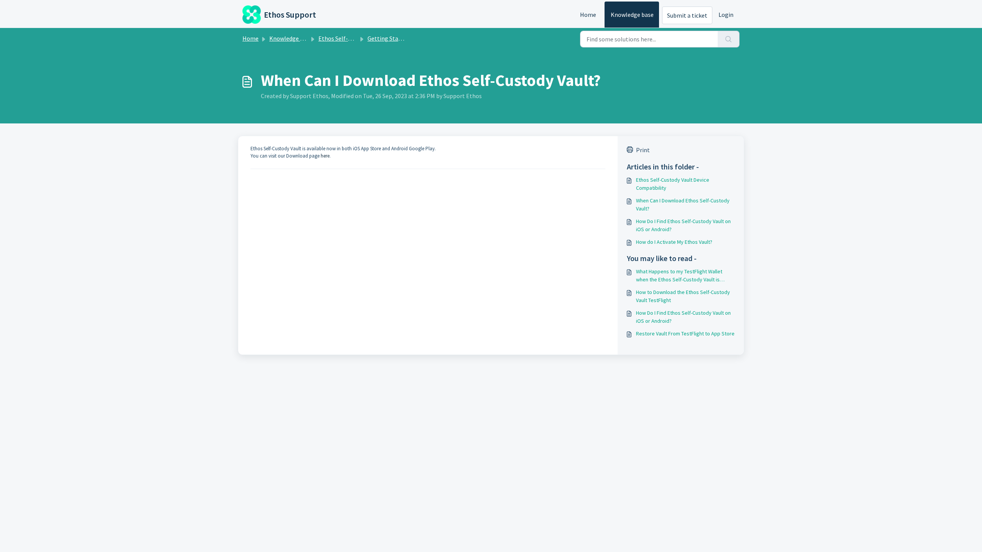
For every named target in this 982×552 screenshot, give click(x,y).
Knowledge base (632, 14)
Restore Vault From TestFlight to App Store (685, 333)
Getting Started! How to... (401, 38)
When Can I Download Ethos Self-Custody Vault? (683, 204)
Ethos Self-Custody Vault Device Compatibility (672, 183)
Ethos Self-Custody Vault (351, 38)
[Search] (729, 39)
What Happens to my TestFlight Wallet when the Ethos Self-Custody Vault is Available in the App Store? (679, 276)
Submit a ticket (687, 15)
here (325, 156)
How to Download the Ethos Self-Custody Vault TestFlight (683, 296)
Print (643, 150)
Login (725, 14)
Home (588, 14)
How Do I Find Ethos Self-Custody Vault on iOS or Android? (683, 225)
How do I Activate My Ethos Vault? (674, 241)
